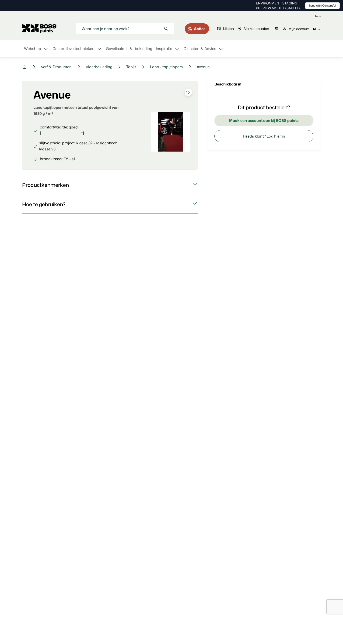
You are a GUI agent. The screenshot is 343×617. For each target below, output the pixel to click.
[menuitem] (36, 51)
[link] (318, 16)
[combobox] (125, 28)
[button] (110, 185)
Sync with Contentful (322, 5)
